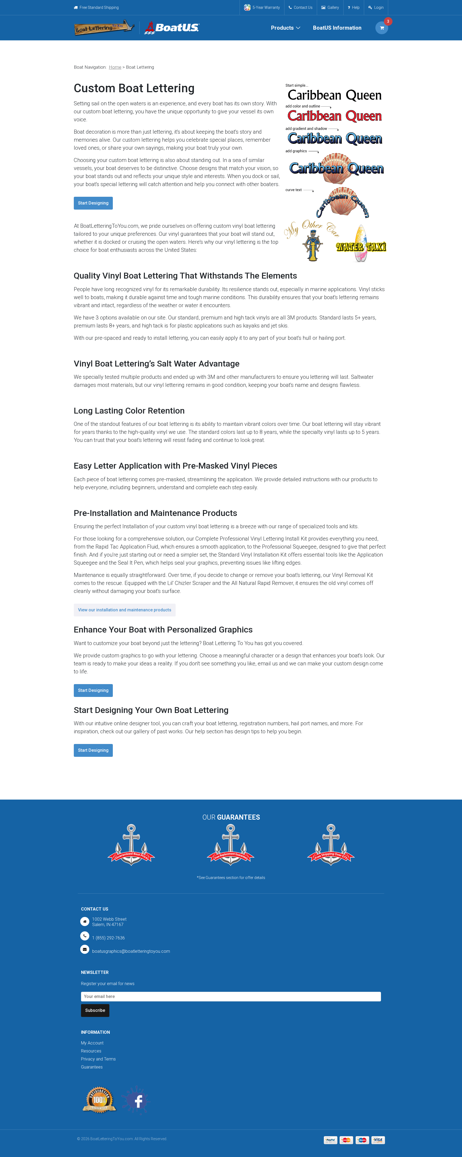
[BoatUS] (169, 27)
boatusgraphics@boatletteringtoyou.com (131, 951)
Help (356, 7)
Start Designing (93, 203)
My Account (92, 1043)
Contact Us (303, 7)
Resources (91, 1051)
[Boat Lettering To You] (104, 27)
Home (115, 67)
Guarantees (92, 1067)
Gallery (333, 7)
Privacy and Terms (98, 1059)
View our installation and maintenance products (124, 609)
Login (379, 7)
